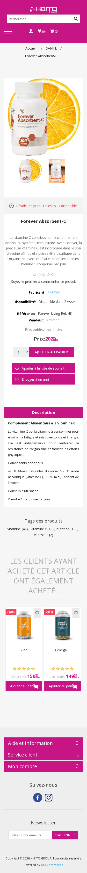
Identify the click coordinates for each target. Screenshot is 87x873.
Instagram (49, 797)
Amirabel (53, 320)
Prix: (39, 338)
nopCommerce (52, 865)
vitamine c (39, 529)
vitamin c (41, 534)
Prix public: (34, 329)
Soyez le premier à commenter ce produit (43, 281)
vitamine (14, 529)
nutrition (63, 529)
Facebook (37, 797)
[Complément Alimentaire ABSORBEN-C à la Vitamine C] (30, 171)
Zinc (24, 650)
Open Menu (8, 31)
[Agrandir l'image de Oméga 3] (62, 625)
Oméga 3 (62, 650)
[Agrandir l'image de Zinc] (24, 625)
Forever (54, 292)
